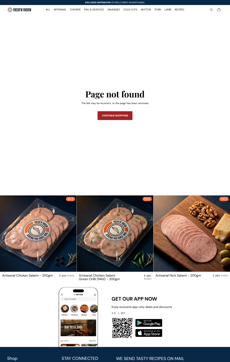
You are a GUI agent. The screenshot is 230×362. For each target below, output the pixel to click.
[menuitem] (48, 10)
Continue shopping (115, 115)
